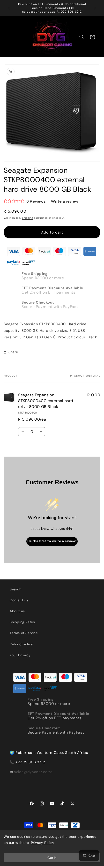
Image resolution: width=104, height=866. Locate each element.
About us (17, 611)
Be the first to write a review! (52, 541)
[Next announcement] (95, 8)
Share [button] (13, 352)
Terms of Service (24, 633)
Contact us (19, 600)
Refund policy (21, 644)
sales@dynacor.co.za (33, 771)
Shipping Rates (22, 622)
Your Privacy (20, 655)
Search (16, 589)
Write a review (64, 201)
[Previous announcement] (9, 8)
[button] (9, 37)
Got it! (52, 858)
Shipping (27, 217)
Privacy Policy (42, 842)
